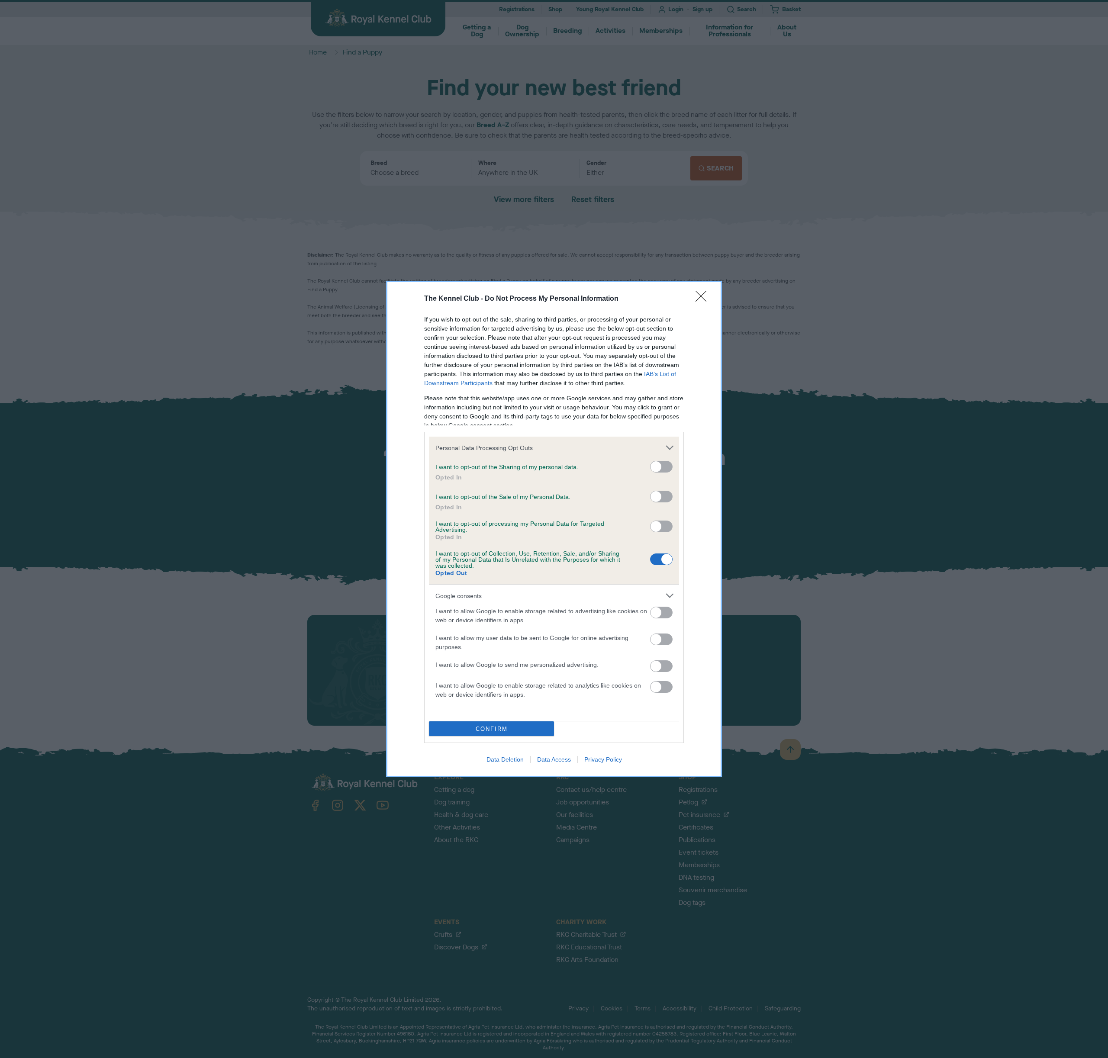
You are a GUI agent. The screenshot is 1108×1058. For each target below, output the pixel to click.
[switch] (661, 467)
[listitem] (554, 447)
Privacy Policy (603, 759)
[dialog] (554, 529)
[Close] (704, 299)
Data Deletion (505, 759)
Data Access (554, 759)
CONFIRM (492, 729)
